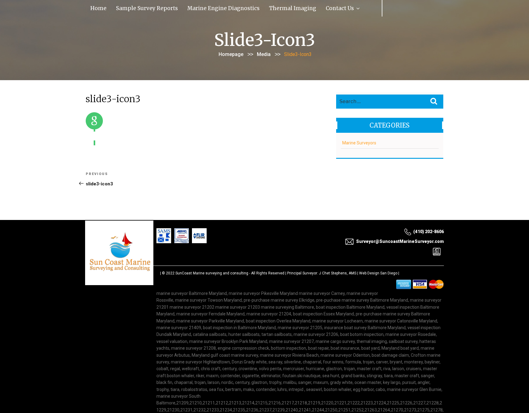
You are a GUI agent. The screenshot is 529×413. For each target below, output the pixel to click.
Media (264, 53)
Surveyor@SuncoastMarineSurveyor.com (400, 240)
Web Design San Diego (378, 272)
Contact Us (265, 7)
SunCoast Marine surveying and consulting (211, 272)
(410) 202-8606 (428, 230)
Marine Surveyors (359, 141)
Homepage (231, 53)
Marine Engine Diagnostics (182, 7)
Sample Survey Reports (127, 7)
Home (93, 7)
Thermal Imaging (232, 7)
